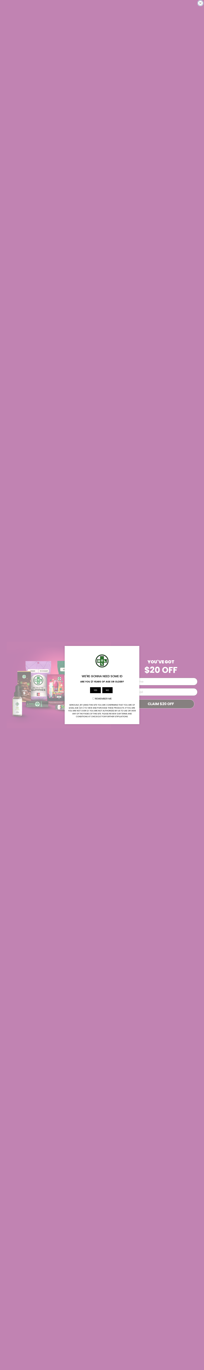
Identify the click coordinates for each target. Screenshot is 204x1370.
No (107, 690)
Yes (95, 690)
